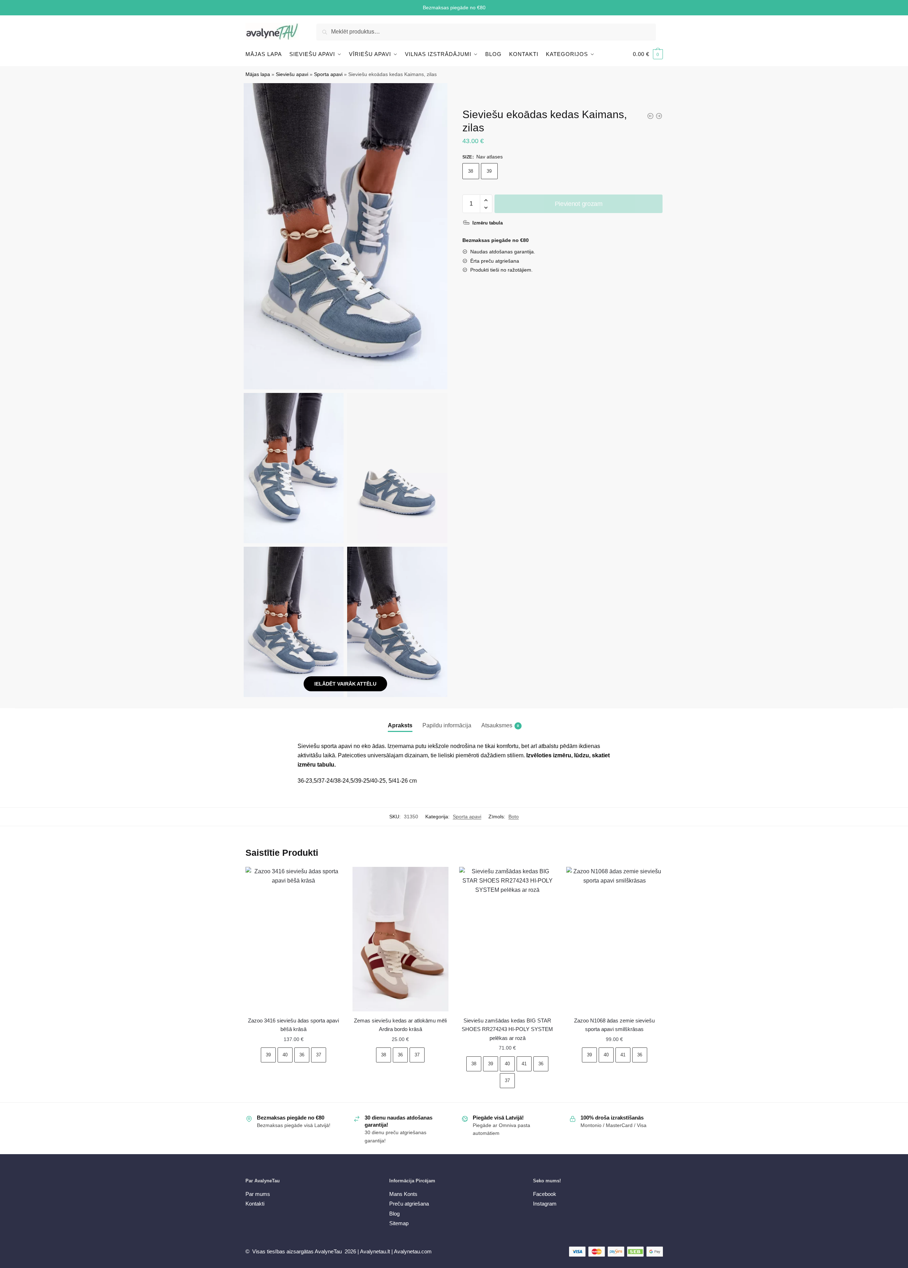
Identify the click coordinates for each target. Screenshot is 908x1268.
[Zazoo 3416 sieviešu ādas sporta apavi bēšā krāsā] (293, 939)
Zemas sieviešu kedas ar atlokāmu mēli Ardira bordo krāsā (400, 1024)
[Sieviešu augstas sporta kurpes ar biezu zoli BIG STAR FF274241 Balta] (659, 116)
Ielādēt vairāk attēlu (345, 684)
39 (489, 171)
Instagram (545, 1204)
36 (301, 1054)
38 (470, 171)
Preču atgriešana (409, 1204)
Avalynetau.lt (375, 1251)
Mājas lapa (257, 74)
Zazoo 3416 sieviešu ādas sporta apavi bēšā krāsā (293, 1024)
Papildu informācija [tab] (446, 725)
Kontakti (254, 1204)
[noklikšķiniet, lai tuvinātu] (346, 236)
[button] (486, 200)
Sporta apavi (328, 74)
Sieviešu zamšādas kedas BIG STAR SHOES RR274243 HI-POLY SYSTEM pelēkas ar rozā (507, 1029)
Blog (394, 1214)
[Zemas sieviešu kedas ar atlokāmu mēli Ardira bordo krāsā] (400, 939)
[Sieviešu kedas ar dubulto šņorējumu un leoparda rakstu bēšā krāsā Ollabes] (650, 116)
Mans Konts (403, 1194)
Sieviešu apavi (292, 74)
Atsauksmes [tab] (496, 725)
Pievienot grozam (579, 203)
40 (285, 1054)
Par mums (257, 1194)
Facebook (544, 1194)
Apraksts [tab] (400, 725)
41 (524, 1063)
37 (318, 1054)
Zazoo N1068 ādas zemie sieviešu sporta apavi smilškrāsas (614, 1024)
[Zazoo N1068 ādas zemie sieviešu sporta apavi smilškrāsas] (614, 939)
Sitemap (399, 1223)
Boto (513, 816)
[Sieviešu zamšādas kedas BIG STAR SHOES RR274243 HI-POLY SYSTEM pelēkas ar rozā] (507, 939)
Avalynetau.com (413, 1251)
